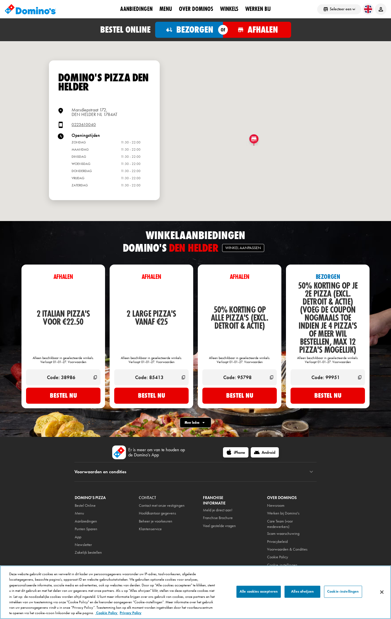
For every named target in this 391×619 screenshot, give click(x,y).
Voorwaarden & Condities (287, 549)
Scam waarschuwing (283, 533)
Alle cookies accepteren (259, 591)
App (78, 537)
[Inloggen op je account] (380, 9)
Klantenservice (150, 529)
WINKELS (229, 9)
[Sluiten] (382, 592)
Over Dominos (196, 9)
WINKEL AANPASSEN (243, 247)
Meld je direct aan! (217, 510)
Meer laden (192, 422)
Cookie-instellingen (282, 565)
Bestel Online (85, 505)
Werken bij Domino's (283, 513)
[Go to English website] (368, 9)
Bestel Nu (63, 395)
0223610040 (84, 124)
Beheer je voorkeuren (155, 521)
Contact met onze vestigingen (162, 505)
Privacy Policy (130, 613)
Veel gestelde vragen (219, 525)
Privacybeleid (277, 541)
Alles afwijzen (302, 591)
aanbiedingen (136, 9)
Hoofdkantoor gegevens (157, 513)
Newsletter (83, 544)
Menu (165, 9)
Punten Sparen (86, 529)
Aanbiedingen (86, 521)
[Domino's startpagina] (30, 9)
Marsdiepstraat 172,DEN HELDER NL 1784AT (94, 112)
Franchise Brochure (218, 517)
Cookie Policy (106, 613)
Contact (147, 497)
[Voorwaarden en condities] (311, 472)
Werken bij (258, 9)
